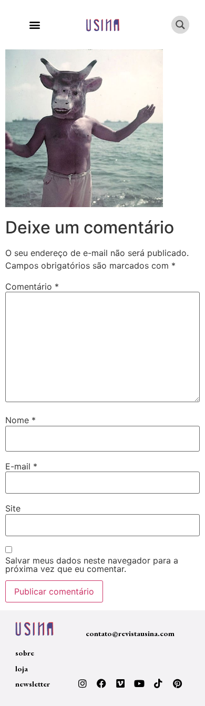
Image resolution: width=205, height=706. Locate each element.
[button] (34, 25)
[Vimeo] (120, 683)
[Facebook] (101, 683)
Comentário (32, 286)
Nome (20, 420)
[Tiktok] (158, 683)
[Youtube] (139, 683)
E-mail (21, 466)
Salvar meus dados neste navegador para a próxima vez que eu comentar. (91, 564)
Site (12, 508)
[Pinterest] (177, 683)
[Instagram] (82, 683)
